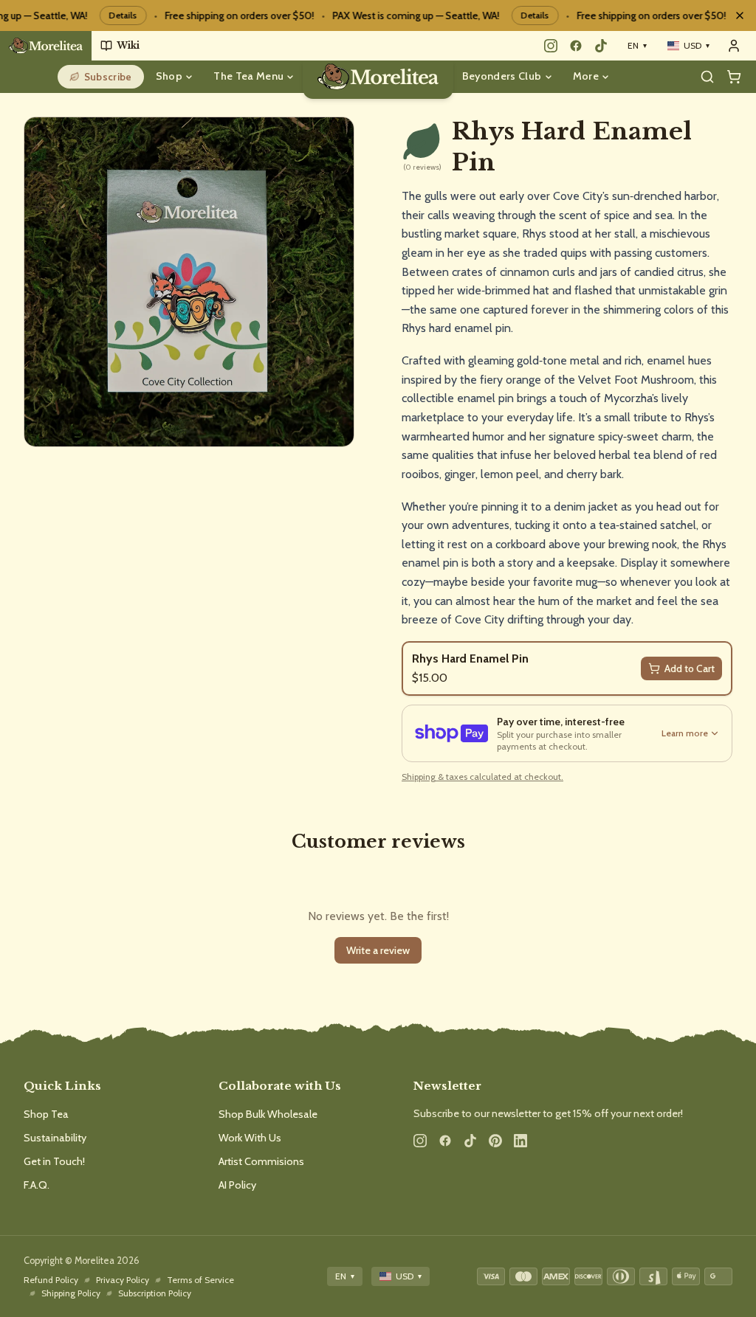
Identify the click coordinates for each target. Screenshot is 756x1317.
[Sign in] (734, 45)
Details (112, 15)
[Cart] (734, 76)
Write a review (378, 950)
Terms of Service (200, 1279)
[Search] (707, 76)
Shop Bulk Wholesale (268, 1114)
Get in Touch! (54, 1161)
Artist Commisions (261, 1161)
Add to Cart (689, 668)
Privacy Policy (122, 1279)
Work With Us (250, 1137)
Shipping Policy (70, 1293)
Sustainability (55, 1137)
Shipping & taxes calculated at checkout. (482, 776)
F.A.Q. (36, 1185)
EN (637, 45)
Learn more (685, 733)
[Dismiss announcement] (739, 15)
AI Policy (237, 1185)
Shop (169, 76)
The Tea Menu (248, 76)
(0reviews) (422, 167)
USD (696, 45)
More (586, 76)
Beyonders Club (502, 76)
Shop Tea (46, 1114)
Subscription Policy (154, 1293)
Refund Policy (51, 1279)
